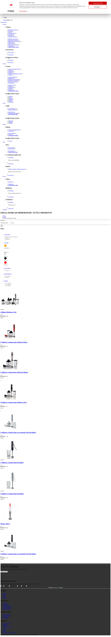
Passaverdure (11, 82)
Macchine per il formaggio (14, 79)
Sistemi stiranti (12, 148)
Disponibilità (8, 274)
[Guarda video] (1, 350)
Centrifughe (11, 71)
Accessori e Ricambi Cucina (14, 69)
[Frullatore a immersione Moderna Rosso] (10, 339)
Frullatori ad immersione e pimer (15, 73)
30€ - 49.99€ (8, 284)
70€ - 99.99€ (8, 285)
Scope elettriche (12, 133)
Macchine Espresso (13, 109)
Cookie (4, 631)
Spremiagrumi (11, 87)
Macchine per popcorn (13, 40)
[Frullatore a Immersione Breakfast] (10, 489)
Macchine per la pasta (13, 81)
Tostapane (11, 45)
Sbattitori (10, 86)
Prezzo (6, 280)
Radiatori (11, 181)
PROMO (5, 209)
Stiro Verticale (11, 151)
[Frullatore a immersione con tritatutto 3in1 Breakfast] (10, 429)
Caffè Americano (12, 108)
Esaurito (8, 277)
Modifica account (6, 615)
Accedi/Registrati (6, 614)
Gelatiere (10, 74)
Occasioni (5, 598)
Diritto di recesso (6, 606)
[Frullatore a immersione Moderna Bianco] (10, 369)
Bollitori (10, 70)
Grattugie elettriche (12, 77)
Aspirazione (11, 130)
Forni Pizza (11, 34)
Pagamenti (5, 603)
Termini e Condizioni (7, 608)
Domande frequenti (7, 623)
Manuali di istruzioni (7, 626)
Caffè (4, 103)
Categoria (7, 234)
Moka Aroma (11, 112)
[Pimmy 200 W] (10, 521)
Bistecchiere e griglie (13, 29)
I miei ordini (5, 616)
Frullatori (11, 72)
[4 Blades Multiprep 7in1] (10, 308)
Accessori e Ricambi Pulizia (14, 129)
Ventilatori (11, 184)
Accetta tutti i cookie (97, 3)
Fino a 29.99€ (9, 283)
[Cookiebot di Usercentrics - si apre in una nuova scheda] (11, 11)
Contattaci (5, 624)
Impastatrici (11, 78)
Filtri (12, 222)
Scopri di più (10, 54)
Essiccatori (11, 30)
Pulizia (4, 124)
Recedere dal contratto (7, 605)
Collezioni (7, 268)
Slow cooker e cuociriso (13, 44)
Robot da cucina (12, 85)
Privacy (4, 630)
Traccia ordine (6, 618)
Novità (4, 596)
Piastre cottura (11, 43)
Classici (8, 270)
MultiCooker (11, 42)
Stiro (4, 142)
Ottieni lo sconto (4, 571)
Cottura (4, 24)
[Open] (1, 15)
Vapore (10, 134)
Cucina (4, 63)
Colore (6, 242)
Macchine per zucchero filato (14, 41)
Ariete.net (5, 629)
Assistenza (5, 625)
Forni (10, 32)
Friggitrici (11, 35)
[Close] (2, 226)
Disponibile (8, 276)
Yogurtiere (11, 89)
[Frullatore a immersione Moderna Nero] (10, 399)
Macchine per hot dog (13, 39)
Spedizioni (5, 604)
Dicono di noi (6, 609)
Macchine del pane (12, 36)
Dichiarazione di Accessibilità (9, 632)
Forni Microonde (12, 33)
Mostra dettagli (22, 11)
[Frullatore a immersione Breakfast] (10, 458)
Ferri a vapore (11, 147)
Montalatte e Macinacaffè (14, 113)
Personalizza (97, 6)
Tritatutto (10, 88)
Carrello (5, 20)
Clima (4, 176)
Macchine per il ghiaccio (14, 80)
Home (4, 215)
